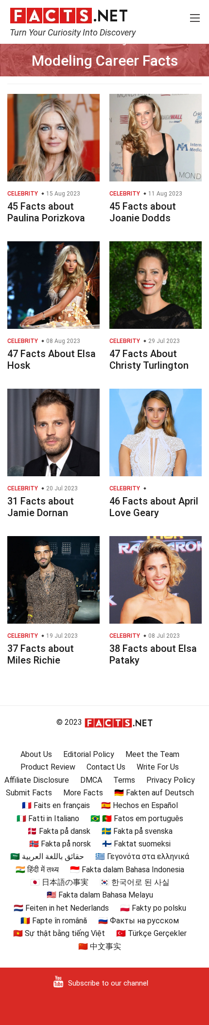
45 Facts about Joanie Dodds (142, 212)
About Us (36, 754)
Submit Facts (29, 792)
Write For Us (158, 767)
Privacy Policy (170, 780)
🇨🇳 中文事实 (99, 946)
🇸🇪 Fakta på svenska (137, 831)
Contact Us (106, 767)
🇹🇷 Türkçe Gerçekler (151, 933)
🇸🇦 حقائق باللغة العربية (47, 856)
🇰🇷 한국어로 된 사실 (135, 882)
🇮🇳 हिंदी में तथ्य (37, 869)
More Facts (83, 792)
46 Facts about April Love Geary (153, 507)
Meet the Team (152, 754)
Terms (124, 780)
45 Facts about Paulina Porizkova (46, 212)
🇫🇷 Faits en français (56, 805)
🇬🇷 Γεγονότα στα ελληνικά (142, 856)
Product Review (47, 767)
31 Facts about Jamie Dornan (40, 507)
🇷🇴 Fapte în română (53, 920)
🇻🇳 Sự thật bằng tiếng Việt (59, 933)
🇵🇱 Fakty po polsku (153, 908)
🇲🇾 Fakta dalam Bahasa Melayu (100, 894)
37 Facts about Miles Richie (40, 654)
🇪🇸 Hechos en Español (139, 805)
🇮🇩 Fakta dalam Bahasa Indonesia (127, 869)
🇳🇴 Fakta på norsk (60, 843)
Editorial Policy (88, 754)
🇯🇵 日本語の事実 (59, 882)
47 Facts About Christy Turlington (149, 359)
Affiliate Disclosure (36, 780)
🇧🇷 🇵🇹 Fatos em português (136, 818)
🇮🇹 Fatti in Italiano (48, 818)
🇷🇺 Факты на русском (138, 920)
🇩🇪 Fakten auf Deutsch (154, 792)
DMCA (91, 780)
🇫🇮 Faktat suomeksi (136, 843)
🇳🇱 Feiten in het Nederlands (61, 908)
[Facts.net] (69, 15)
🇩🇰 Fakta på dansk (58, 831)
